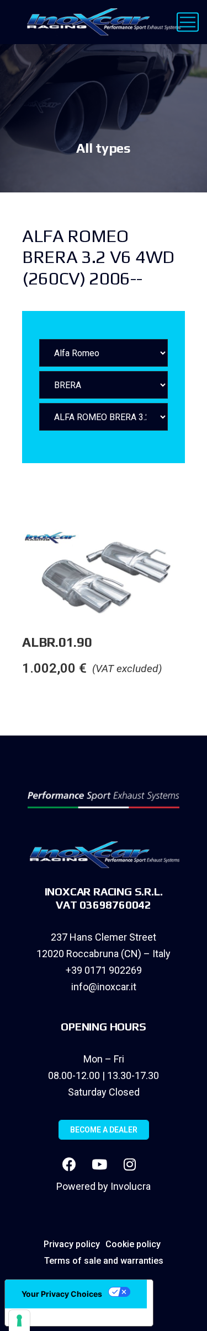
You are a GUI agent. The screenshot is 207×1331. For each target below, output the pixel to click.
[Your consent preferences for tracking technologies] (19, 1320)
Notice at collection (55, 1317)
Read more (195, 552)
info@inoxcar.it (103, 986)
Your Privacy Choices (62, 1293)
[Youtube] (99, 1164)
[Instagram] (130, 1164)
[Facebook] (69, 1164)
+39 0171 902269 (104, 970)
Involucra (130, 1186)
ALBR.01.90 (57, 642)
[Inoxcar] (101, 22)
